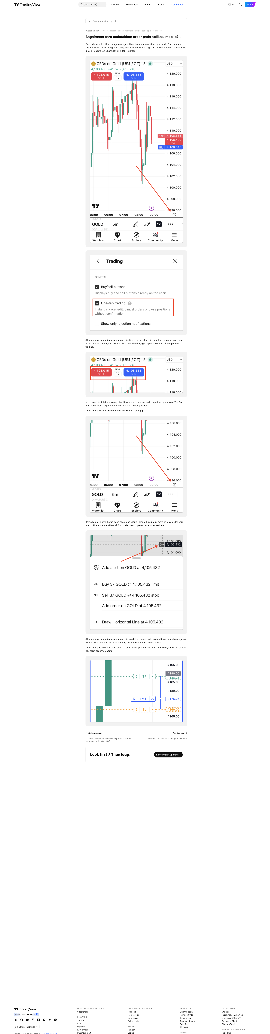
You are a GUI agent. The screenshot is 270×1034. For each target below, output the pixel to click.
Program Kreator (187, 1021)
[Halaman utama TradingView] (27, 4)
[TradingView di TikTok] (50, 1020)
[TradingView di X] (16, 1020)
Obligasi (81, 1026)
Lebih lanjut (177, 4)
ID (233, 4)
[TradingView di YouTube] (27, 1020)
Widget (225, 1012)
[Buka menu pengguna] (240, 4)
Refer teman (185, 1018)
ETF (79, 1023)
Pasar (147, 4)
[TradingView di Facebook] (22, 1020)
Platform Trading (229, 1024)
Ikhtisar (131, 1030)
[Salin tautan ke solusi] (182, 37)
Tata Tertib (185, 1024)
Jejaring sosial (186, 1012)
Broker (161, 4)
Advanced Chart (229, 1021)
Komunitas (132, 4)
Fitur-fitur (132, 1012)
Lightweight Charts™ (231, 1018)
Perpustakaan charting (232, 1015)
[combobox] (136, 21)
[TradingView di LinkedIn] (38, 1020)
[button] (121, 4)
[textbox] (137, 21)
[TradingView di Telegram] (44, 1020)
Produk (115, 4)
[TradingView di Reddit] (55, 1020)
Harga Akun (133, 1015)
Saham (80, 1020)
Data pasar (133, 1018)
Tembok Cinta (186, 1015)
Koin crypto (82, 1030)
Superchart (82, 1012)
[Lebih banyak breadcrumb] (104, 30)
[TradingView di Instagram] (33, 1020)
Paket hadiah (134, 1021)
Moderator (185, 1027)
